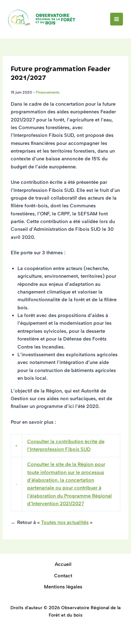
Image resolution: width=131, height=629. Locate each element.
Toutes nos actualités (65, 522)
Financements (47, 92)
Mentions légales (63, 587)
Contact (63, 576)
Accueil (63, 564)
